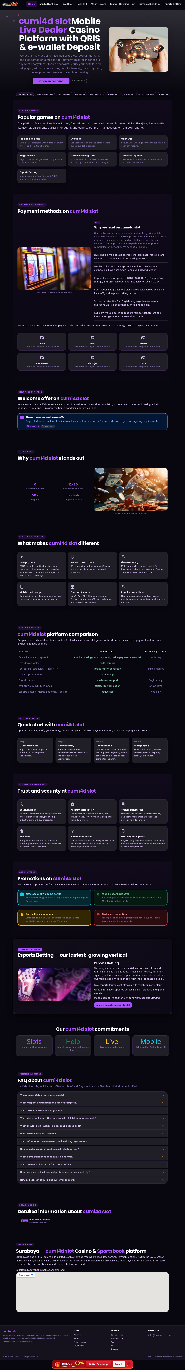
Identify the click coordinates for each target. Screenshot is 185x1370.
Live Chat (67, 4)
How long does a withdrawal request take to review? (49, 1149)
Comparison (113, 94)
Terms (76, 1338)
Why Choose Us (96, 94)
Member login (78, 80)
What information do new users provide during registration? (53, 1141)
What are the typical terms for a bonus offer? (45, 1164)
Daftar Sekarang (98, 1364)
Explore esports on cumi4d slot (113, 1005)
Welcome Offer (64, 94)
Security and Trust (146, 94)
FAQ (112, 1345)
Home (31, 4)
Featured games (25, 94)
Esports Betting (172, 4)
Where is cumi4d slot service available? (42, 1095)
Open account (117, 1335)
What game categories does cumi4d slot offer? (46, 1156)
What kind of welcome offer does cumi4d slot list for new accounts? (58, 1118)
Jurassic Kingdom (149, 4)
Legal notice (79, 1345)
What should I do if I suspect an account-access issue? (50, 1125)
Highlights (80, 94)
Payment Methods (45, 94)
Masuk (119, 1364)
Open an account (51, 81)
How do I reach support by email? (39, 1133)
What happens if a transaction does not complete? (48, 1102)
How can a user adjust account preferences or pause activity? (55, 1172)
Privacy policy (80, 1342)
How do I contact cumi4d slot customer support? (47, 1179)
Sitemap (114, 1349)
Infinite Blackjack (48, 4)
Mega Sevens (99, 4)
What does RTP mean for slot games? (41, 1110)
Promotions (164, 94)
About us (78, 1335)
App (112, 1342)
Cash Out (82, 4)
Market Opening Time (122, 4)
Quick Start (129, 94)
